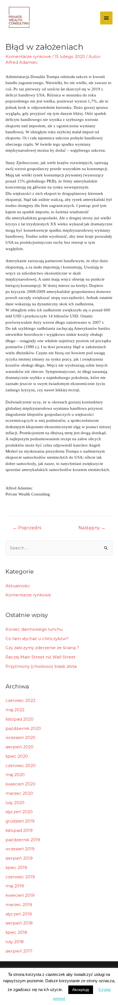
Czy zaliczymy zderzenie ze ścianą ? (42, 647)
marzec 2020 (19, 793)
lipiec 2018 (16, 932)
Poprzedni (27, 527)
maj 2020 (15, 774)
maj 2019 (14, 885)
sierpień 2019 (19, 858)
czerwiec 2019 (20, 876)
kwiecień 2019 (20, 895)
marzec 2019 (18, 904)
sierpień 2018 (19, 923)
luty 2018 (14, 941)
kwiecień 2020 (20, 784)
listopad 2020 (19, 719)
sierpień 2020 (19, 746)
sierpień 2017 (18, 951)
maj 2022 (14, 709)
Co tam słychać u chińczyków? (37, 638)
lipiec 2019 (16, 867)
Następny (91, 527)
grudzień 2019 (20, 821)
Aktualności (17, 585)
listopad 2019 (19, 830)
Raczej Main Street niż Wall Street (40, 657)
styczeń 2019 (18, 914)
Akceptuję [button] (80, 989)
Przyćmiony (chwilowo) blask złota (41, 666)
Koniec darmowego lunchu (34, 629)
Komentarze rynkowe (28, 56)
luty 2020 (14, 802)
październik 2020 (23, 728)
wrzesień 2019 (20, 848)
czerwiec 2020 (20, 765)
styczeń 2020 (19, 811)
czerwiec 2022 (20, 700)
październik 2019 (22, 839)
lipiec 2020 (16, 756)
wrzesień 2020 (20, 737)
